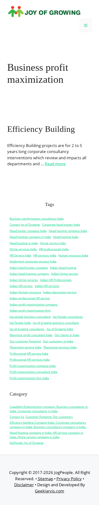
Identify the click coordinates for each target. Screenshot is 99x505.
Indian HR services (47, 286)
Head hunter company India (28, 231)
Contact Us (17, 417)
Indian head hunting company (29, 274)
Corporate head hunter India (61, 225)
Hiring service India (53, 243)
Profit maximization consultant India (33, 372)
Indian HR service (21, 286)
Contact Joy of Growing (25, 225)
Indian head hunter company (29, 268)
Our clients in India (67, 335)
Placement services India (60, 347)
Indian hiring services (24, 280)
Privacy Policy (69, 478)
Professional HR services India (30, 360)
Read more (55, 163)
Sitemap (45, 478)
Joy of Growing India (60, 329)
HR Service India (20, 255)
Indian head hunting (63, 268)
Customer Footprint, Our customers (49, 417)
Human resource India (73, 255)
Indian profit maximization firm (30, 310)
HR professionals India (54, 249)
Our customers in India (58, 341)
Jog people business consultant (30, 317)
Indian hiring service (64, 274)
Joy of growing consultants (27, 329)
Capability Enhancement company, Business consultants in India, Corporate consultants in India (49, 409)
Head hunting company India (68, 231)
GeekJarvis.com (49, 491)
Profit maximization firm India (29, 378)
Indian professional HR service (30, 298)
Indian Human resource (25, 292)
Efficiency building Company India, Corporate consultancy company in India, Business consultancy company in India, (48, 425)
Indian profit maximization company (33, 304)
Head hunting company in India (30, 237)
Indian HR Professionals (56, 280)
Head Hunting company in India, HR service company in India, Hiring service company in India (46, 435)
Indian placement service (60, 292)
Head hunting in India (24, 243)
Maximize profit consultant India (31, 335)
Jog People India (20, 323)
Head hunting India (65, 237)
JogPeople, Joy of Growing (26, 443)
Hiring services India (23, 249)
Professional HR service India (29, 354)
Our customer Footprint (25, 341)
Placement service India (25, 347)
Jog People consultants (68, 317)
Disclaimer (24, 484)
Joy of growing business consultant (56, 323)
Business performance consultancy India (37, 219)
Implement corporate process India (33, 261)
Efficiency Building (41, 129)
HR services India (44, 255)
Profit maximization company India (33, 366)
